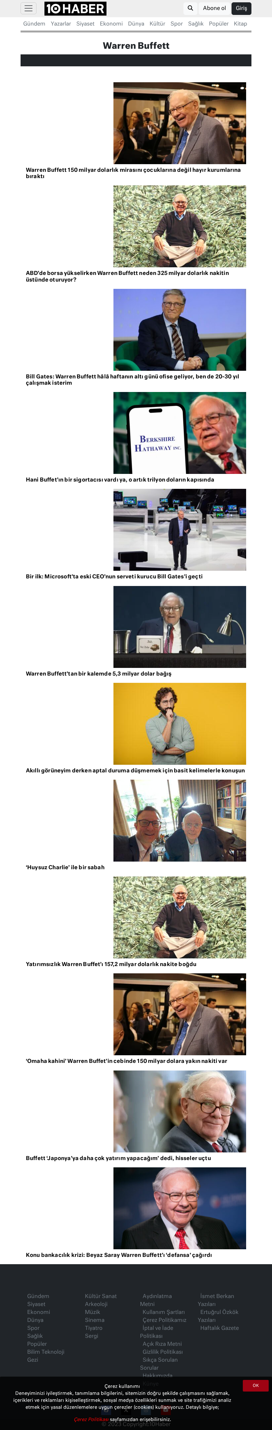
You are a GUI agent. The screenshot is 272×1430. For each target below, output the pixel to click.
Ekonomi (111, 24)
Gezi (32, 1360)
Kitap (240, 24)
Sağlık (196, 24)
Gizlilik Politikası (163, 1352)
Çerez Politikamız (164, 1320)
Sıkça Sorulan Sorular (159, 1364)
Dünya (136, 24)
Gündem (34, 24)
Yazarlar (61, 24)
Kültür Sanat (101, 1296)
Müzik (92, 1312)
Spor (176, 24)
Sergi (91, 1336)
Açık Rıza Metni (162, 1344)
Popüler (219, 24)
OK (256, 1386)
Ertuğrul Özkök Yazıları (218, 1316)
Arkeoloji (96, 1304)
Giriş (241, 8)
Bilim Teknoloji (45, 1352)
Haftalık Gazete (219, 1328)
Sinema (94, 1320)
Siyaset (85, 24)
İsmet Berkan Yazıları (216, 1300)
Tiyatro (93, 1328)
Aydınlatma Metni (156, 1300)
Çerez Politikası (92, 1419)
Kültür (157, 24)
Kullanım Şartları (164, 1312)
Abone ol (214, 8)
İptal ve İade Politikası (156, 1332)
